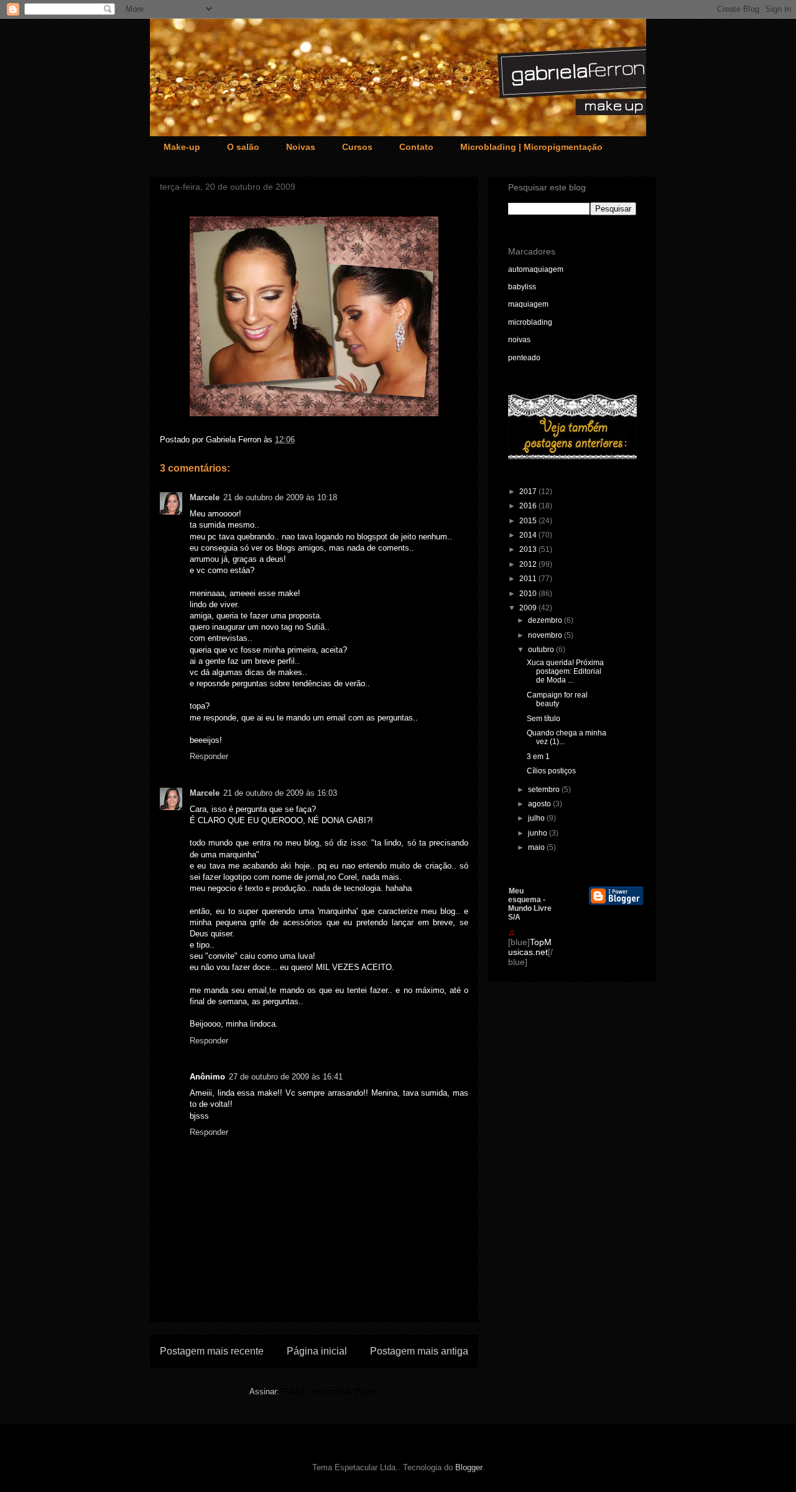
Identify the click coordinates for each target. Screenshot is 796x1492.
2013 (529, 549)
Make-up (182, 147)
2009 (529, 608)
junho (538, 833)
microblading (530, 322)
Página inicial (317, 1351)
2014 (529, 535)
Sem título (543, 718)
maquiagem (528, 304)
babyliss (522, 286)
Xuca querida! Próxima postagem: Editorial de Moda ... (565, 671)
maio (537, 847)
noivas (519, 339)
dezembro (546, 620)
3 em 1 (538, 756)
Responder (209, 756)
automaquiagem (535, 269)
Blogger (468, 1467)
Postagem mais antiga (419, 1351)
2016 (529, 505)
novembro (546, 635)
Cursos (357, 147)
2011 (529, 578)
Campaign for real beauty (557, 699)
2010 (529, 593)
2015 (529, 520)
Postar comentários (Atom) (330, 1391)
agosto (540, 804)
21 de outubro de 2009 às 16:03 (280, 793)
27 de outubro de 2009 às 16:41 (286, 1076)
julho (537, 818)
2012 (529, 564)
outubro (542, 649)
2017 (529, 491)
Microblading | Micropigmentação (531, 147)
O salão (243, 147)
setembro (545, 789)
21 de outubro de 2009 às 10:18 (280, 497)
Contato (416, 147)
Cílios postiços (551, 771)
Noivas (300, 147)
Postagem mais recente (212, 1351)
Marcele (205, 497)
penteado (524, 357)
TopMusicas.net (530, 947)
